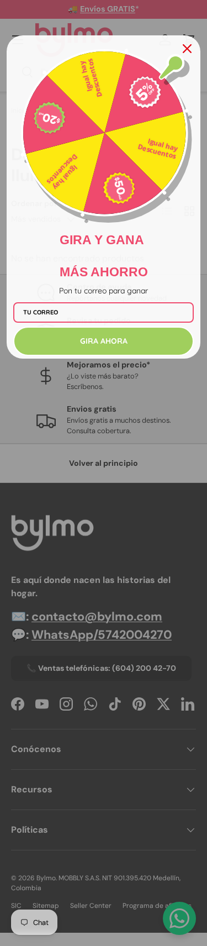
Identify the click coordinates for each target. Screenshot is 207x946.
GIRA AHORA (104, 341)
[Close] (187, 48)
